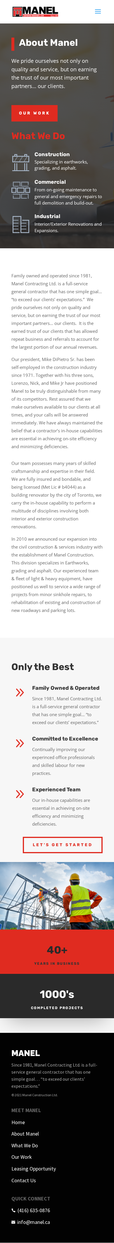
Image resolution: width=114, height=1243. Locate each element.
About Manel (25, 1133)
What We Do (24, 1145)
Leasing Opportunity (33, 1168)
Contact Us (23, 1180)
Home (18, 1122)
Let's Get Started (63, 844)
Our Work (34, 113)
